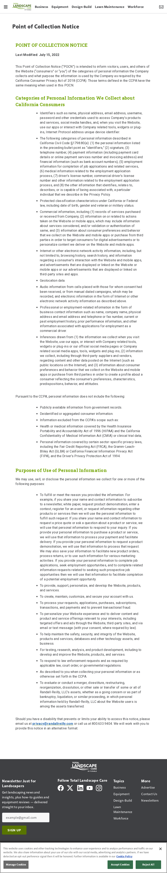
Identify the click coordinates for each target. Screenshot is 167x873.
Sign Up (14, 830)
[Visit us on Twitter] (70, 787)
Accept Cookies (120, 864)
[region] (83, 857)
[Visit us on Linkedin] (80, 787)
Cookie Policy (124, 856)
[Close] (160, 848)
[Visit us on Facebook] (61, 787)
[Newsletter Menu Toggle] (161, 6)
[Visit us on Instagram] (99, 787)
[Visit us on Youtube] (90, 787)
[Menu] (5, 6)
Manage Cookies (16, 864)
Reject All (148, 864)
